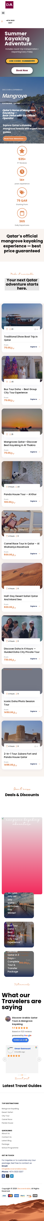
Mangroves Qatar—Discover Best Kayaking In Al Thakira (20, 443)
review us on (19, 1039)
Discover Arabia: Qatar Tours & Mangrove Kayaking (25, 1021)
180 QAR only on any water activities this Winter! (13, 903)
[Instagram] (7, 1176)
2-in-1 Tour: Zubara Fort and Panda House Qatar (20, 755)
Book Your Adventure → (14, 138)
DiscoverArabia (24, 1188)
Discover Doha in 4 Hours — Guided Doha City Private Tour (22, 650)
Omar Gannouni (22, 1048)
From (6, 345)
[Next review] (39, 1059)
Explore (33, 347)
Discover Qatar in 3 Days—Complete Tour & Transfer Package (13, 961)
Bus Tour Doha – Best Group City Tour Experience (20, 391)
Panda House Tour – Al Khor (20, 494)
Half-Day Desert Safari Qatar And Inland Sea (21, 597)
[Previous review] (5, 1059)
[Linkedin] (11, 1176)
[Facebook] (3, 1176)
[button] (3, 13)
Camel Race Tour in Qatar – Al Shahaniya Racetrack (21, 545)
